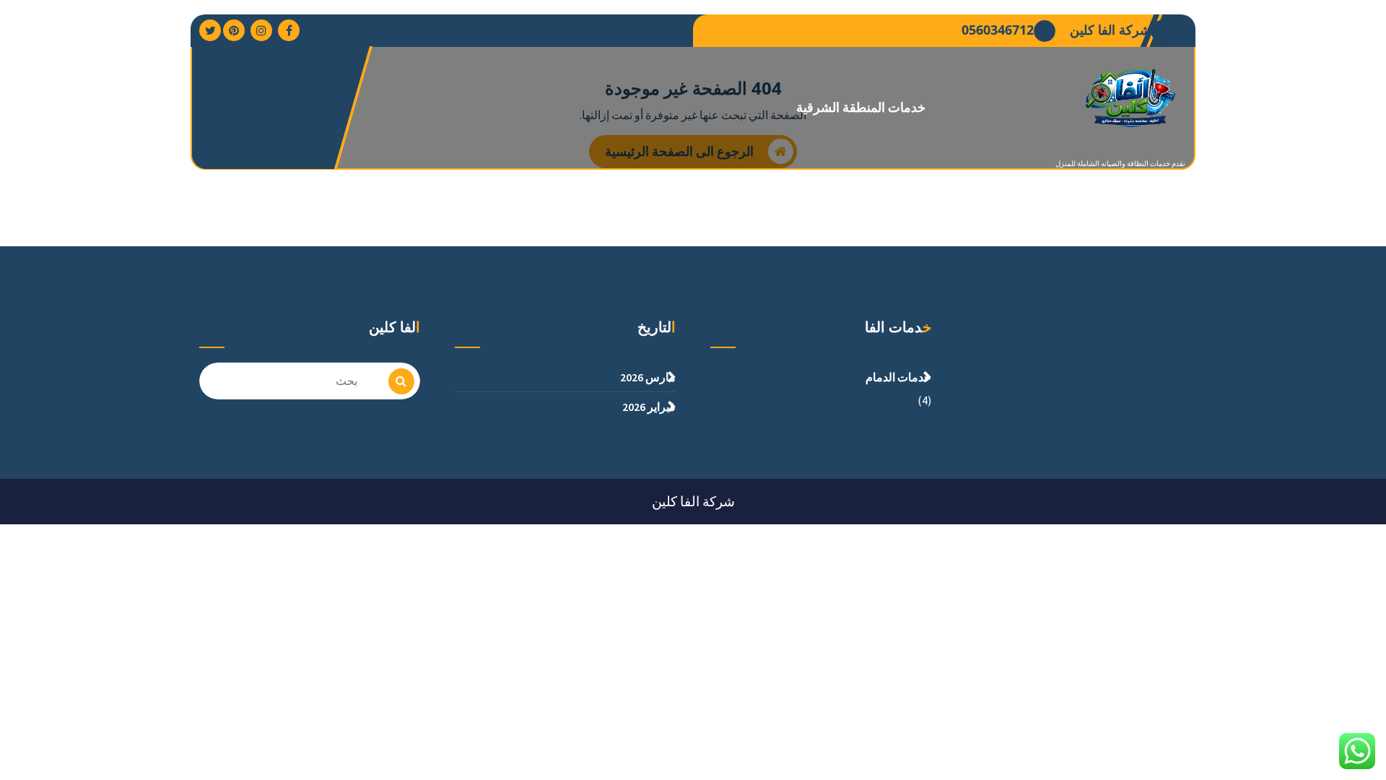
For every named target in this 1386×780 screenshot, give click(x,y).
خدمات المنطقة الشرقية (861, 107)
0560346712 (998, 30)
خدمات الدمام (898, 377)
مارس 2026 (648, 377)
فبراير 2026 (649, 406)
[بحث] (401, 381)
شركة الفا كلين (1110, 30)
